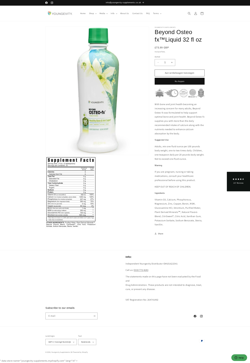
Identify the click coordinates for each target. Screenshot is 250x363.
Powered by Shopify (80, 352)
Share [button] (160, 233)
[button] (92, 13)
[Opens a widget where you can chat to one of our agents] (239, 358)
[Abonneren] (94, 316)
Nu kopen (179, 81)
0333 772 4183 (141, 270)
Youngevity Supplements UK (62, 352)
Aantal (157, 57)
